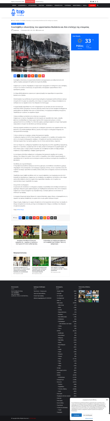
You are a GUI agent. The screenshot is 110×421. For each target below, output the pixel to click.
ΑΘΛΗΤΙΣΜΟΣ (76, 5)
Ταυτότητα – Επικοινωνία (40, 291)
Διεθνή (60, 309)
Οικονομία (59, 393)
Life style (59, 293)
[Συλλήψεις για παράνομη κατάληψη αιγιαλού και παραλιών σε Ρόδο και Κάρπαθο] (82, 300)
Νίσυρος (60, 354)
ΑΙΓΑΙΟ (58, 330)
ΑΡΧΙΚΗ (14, 5)
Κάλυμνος (60, 337)
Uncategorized (60, 298)
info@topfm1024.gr (18, 291)
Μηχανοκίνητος (62, 312)
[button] (107, 400)
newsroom (16, 30)
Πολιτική (59, 398)
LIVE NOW (92, 5)
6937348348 (16, 294)
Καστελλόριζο (61, 344)
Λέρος (59, 351)
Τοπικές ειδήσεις (62, 389)
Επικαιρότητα (20, 23)
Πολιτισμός (60, 400)
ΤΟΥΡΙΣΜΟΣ (68, 5)
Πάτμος (60, 356)
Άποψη (59, 368)
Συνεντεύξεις (60, 403)
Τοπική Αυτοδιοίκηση (62, 407)
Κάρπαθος (61, 340)
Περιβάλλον (61, 386)
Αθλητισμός (60, 302)
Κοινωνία (59, 382)
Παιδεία (60, 384)
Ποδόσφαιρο (61, 321)
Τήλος (59, 363)
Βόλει (59, 307)
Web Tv (59, 300)
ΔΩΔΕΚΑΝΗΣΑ (22, 5)
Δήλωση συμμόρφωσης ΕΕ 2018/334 (42, 298)
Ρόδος (59, 358)
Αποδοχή (76, 415)
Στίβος (60, 326)
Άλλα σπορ (61, 305)
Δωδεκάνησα (61, 377)
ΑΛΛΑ (84, 5)
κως (59, 347)
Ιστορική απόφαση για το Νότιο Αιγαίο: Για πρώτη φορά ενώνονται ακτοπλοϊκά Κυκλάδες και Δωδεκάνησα (22, 270)
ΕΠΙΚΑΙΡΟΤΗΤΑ (58, 5)
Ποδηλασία (61, 319)
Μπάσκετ (60, 314)
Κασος (59, 342)
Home (13, 20)
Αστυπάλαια (61, 335)
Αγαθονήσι (61, 333)
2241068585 (16, 292)
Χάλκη (59, 365)
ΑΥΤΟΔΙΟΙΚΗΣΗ (32, 5)
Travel (59, 410)
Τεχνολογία (60, 405)
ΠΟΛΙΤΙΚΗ (41, 5)
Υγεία (59, 391)
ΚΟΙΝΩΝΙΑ (49, 5)
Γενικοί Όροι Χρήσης (39, 295)
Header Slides (60, 291)
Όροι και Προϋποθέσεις (39, 293)
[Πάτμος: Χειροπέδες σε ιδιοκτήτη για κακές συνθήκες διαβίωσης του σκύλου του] (95, 296)
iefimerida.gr (20, 209)
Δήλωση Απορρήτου (89, 418)
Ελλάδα (17, 20)
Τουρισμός (59, 412)
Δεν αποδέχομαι (87, 415)
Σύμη (59, 361)
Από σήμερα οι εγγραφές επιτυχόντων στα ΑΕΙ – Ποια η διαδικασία (59, 269)
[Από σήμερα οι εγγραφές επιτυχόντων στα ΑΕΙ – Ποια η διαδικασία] (59, 261)
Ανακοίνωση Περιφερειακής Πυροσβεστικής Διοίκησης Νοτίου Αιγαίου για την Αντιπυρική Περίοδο (39, 270)
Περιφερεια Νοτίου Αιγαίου (64, 396)
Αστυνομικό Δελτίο (62, 370)
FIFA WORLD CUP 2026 (65, 323)
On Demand (60, 295)
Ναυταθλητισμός (62, 316)
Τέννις (59, 328)
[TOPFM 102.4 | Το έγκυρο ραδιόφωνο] (17, 12)
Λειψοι (60, 349)
